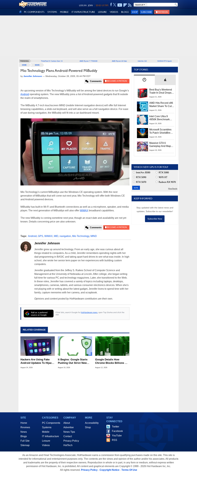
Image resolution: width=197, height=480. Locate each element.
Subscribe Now (154, 218)
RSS (114, 440)
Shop (135, 12)
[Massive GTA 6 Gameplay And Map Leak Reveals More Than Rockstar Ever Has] (142, 146)
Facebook (117, 431)
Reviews (25, 427)
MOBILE (64, 11)
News (37, 65)
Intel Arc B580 (142, 172)
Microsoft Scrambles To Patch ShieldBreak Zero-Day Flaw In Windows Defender (161, 131)
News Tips (69, 432)
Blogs (23, 436)
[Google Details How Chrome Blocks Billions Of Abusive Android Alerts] (112, 346)
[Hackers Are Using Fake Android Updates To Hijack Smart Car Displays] (37, 346)
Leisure (46, 440)
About (66, 423)
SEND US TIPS (102, 5)
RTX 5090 (140, 177)
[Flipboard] (125, 5)
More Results (172, 189)
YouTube (117, 435)
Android (24, 94)
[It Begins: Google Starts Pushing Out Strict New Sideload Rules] (75, 346)
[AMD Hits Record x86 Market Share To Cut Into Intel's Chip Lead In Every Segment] (142, 106)
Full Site (25, 440)
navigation (65, 236)
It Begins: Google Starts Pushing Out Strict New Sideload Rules (72, 361)
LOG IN (82, 5)
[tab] (144, 80)
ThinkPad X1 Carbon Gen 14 (51, 61)
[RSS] (130, 5)
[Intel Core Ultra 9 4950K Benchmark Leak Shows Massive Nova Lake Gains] (142, 120)
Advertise (68, 427)
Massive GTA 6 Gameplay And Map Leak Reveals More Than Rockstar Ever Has (160, 145)
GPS (40, 236)
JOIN (90, 5)
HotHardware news (89, 312)
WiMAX (84, 210)
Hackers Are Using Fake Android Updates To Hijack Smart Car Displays (36, 361)
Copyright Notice (109, 470)
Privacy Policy (71, 440)
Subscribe (146, 12)
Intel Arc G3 (142, 61)
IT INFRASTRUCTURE (83, 11)
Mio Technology (80, 236)
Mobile (45, 432)
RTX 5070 (140, 182)
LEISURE (102, 11)
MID (56, 236)
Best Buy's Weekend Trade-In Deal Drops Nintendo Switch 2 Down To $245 (160, 91)
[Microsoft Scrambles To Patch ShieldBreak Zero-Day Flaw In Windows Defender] (142, 133)
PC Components (51, 423)
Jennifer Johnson (47, 243)
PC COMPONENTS (34, 11)
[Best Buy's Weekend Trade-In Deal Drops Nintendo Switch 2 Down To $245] (142, 93)
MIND (93, 236)
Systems (46, 427)
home (24, 65)
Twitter (115, 426)
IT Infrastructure (50, 436)
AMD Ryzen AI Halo (119, 61)
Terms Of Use (129, 470)
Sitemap (25, 445)
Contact (67, 436)
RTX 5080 (163, 172)
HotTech (67, 445)
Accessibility (92, 423)
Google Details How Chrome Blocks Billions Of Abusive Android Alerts (111, 361)
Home (23, 423)
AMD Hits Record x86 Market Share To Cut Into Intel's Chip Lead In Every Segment (161, 105)
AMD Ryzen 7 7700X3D (88, 61)
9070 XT (162, 177)
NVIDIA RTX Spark (164, 61)
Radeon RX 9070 (167, 182)
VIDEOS (114, 11)
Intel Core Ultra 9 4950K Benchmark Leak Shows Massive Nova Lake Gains (161, 118)
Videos (46, 445)
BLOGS (125, 11)
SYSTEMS (52, 11)
